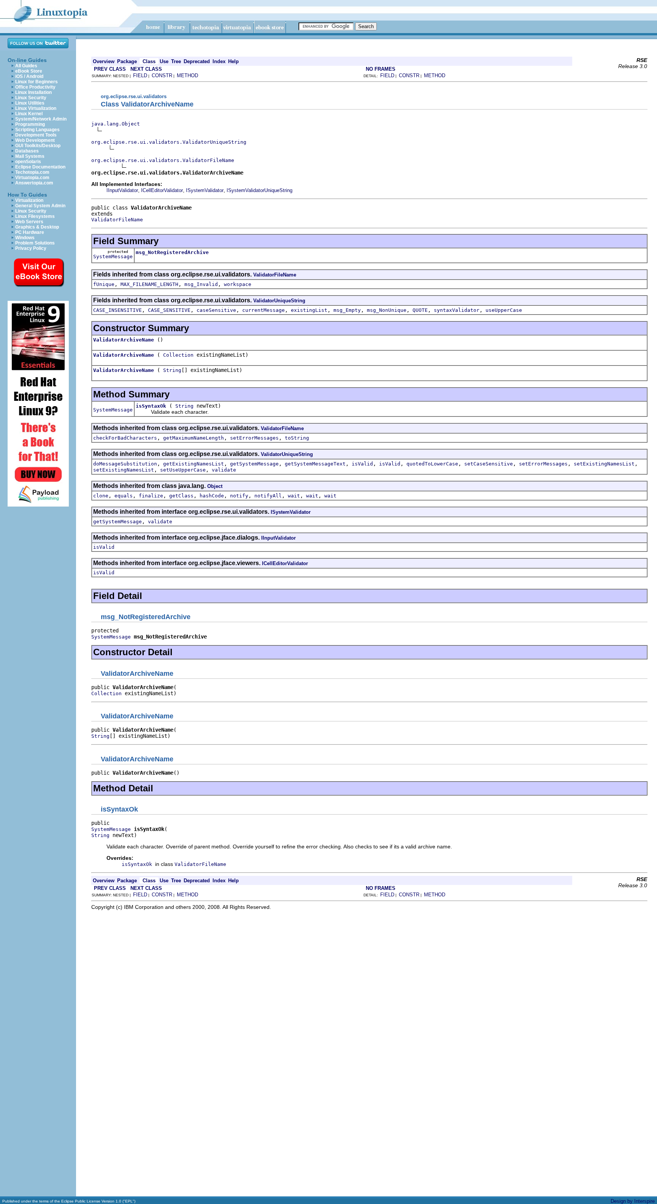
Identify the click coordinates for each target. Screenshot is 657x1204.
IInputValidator (122, 190)
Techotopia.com (32, 172)
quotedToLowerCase (432, 464)
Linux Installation (33, 92)
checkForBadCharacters (125, 438)
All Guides (26, 65)
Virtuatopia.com (32, 177)
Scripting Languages (37, 129)
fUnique (103, 284)
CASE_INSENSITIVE (117, 310)
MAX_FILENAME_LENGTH (149, 284)
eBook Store (28, 71)
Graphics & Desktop (37, 227)
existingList (309, 310)
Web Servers (29, 221)
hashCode (212, 496)
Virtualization (29, 200)
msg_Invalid (201, 284)
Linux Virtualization (35, 108)
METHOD (187, 75)
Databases (27, 151)
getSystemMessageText (315, 464)
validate (224, 470)
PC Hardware (29, 232)
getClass (181, 496)
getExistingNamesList (193, 464)
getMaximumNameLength (193, 438)
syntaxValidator (456, 310)
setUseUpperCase (183, 470)
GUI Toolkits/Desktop (37, 145)
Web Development (35, 140)
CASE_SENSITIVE (169, 310)
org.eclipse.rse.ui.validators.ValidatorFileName (162, 160)
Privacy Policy (30, 248)
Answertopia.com (34, 183)
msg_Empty (347, 310)
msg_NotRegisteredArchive (172, 252)
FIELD (140, 75)
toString (297, 438)
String (172, 370)
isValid (362, 464)
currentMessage (263, 310)
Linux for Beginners (36, 81)
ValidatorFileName (117, 219)
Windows (25, 237)
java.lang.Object (115, 124)
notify (239, 496)
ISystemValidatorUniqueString (259, 190)
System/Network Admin (41, 119)
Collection (178, 355)
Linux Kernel (29, 113)
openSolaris (28, 161)
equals (123, 496)
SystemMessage (113, 256)
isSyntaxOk (151, 406)
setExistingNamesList (604, 464)
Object (214, 486)
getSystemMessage (254, 464)
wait (294, 496)
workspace (237, 284)
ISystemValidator (205, 190)
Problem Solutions (35, 243)
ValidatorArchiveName (123, 340)
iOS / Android (29, 76)
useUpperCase (504, 310)
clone (100, 496)
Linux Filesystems (35, 216)
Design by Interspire (633, 1201)
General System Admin (40, 205)
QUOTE (420, 310)
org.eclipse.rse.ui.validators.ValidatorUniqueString (168, 142)
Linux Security (30, 97)
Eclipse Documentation (40, 167)
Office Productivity (35, 87)
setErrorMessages (254, 438)
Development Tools (36, 135)
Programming (30, 124)
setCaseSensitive (488, 464)
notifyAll (268, 496)
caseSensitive (216, 310)
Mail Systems (29, 156)
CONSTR (162, 75)
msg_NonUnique (386, 310)
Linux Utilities (29, 103)
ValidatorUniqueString (279, 300)
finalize (151, 496)
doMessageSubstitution (125, 464)
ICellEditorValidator (162, 190)
